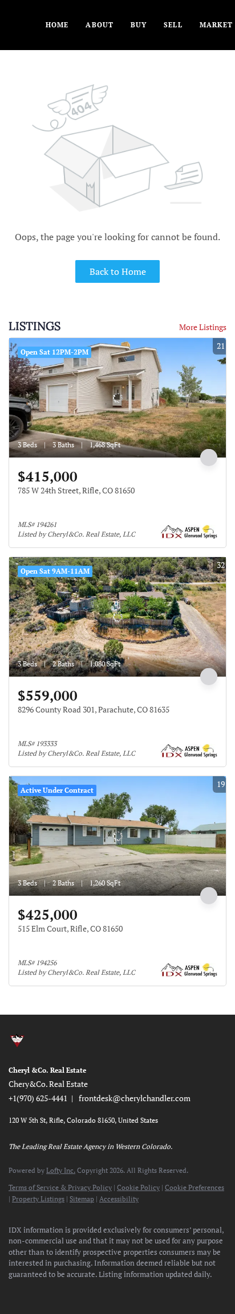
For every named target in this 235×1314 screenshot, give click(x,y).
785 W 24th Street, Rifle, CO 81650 (76, 490)
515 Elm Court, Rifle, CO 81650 (70, 928)
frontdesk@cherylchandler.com (135, 1098)
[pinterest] (128, 1291)
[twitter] (60, 1291)
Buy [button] (139, 24)
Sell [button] (173, 24)
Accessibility (119, 1198)
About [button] (100, 24)
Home (57, 24)
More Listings (202, 327)
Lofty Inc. (60, 1170)
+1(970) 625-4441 (38, 1098)
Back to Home (118, 271)
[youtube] (105, 1291)
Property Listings (38, 1198)
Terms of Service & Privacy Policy (60, 1187)
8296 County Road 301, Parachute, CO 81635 (93, 709)
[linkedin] (37, 1291)
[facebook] (14, 1291)
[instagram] (82, 1291)
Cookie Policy (138, 1187)
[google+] (151, 1291)
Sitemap (82, 1198)
